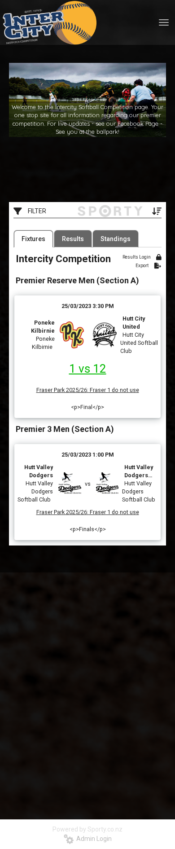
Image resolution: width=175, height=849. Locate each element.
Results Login (137, 257)
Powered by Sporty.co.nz (87, 829)
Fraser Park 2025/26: (62, 390)
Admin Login (93, 838)
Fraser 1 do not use (113, 390)
